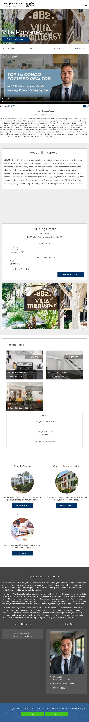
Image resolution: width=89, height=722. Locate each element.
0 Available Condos (69, 274)
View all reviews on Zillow (22, 636)
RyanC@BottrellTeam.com (64, 684)
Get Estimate (21, 505)
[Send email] (84, 106)
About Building (9, 48)
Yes (32, 714)
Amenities (34, 48)
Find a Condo (66, 505)
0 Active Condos (15, 39)
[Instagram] (88, 106)
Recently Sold (80, 48)
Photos (57, 48)
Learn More (21, 553)
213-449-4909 (8, 106)
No (56, 714)
